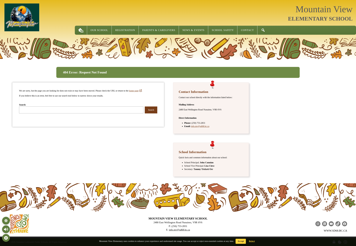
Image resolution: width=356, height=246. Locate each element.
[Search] (263, 30)
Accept (241, 241)
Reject (252, 241)
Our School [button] (99, 30)
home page (134, 91)
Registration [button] (125, 30)
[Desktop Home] (81, 30)
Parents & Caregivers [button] (158, 30)
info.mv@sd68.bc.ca (200, 126)
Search (22, 105)
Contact (247, 30)
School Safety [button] (223, 30)
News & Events (193, 30)
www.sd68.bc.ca (335, 230)
